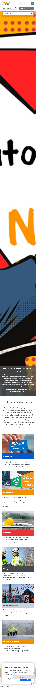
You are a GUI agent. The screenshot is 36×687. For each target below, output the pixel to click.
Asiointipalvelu (27, 8)
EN (24, 3)
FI (20, 3)
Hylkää (10, 679)
